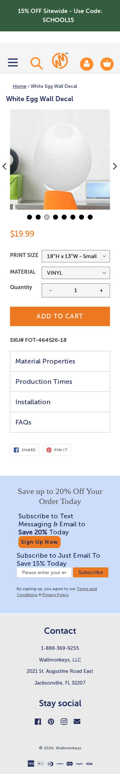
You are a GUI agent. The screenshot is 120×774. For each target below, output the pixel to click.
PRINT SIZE (24, 255)
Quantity (21, 287)
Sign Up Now (39, 542)
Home (19, 86)
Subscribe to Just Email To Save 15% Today (58, 559)
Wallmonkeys (68, 748)
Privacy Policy (55, 594)
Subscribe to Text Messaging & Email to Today (51, 524)
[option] (60, 159)
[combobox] (36, 63)
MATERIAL (23, 272)
